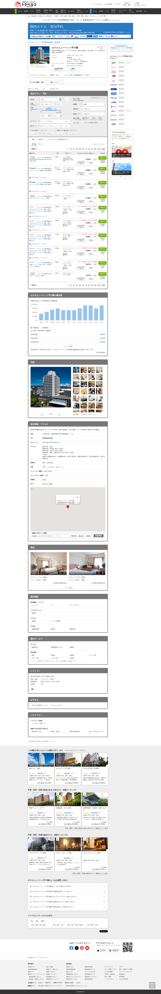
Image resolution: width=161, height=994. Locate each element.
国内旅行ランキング (52, 979)
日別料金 (45, 328)
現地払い (91, 173)
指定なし (86, 118)
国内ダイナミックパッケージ (36, 974)
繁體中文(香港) (69, 982)
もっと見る (69, 346)
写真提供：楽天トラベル (36, 64)
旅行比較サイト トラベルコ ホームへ (38, 957)
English (40, 982)
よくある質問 (108, 4)
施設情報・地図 (54, 88)
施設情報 (121, 62)
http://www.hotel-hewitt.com (75, 65)
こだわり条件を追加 (42, 133)
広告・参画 (108, 976)
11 (128, 176)
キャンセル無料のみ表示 (91, 122)
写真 (44, 88)
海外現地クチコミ (90, 974)
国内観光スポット (51, 976)
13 (131, 176)
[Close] (77, 497)
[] (114, 20)
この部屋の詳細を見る (60, 583)
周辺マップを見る (73, 61)
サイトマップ (108, 967)
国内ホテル (31, 967)
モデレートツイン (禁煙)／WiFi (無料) (40, 170)
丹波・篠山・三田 (58, 925)
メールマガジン (109, 979)
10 (95, 149)
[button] (38, 75)
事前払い (91, 162)
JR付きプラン (73, 70)
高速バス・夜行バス (52, 969)
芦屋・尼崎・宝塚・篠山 (38, 925)
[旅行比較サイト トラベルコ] (28, 16)
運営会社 (121, 974)
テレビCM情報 (123, 979)
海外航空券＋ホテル (72, 974)
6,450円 (102, 338)
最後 (103, 149)
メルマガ (117, 4)
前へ (42, 414)
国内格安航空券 (32, 969)
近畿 (36, 921)
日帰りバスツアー (51, 974)
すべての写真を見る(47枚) (38, 66)
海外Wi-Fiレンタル (71, 979)
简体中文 (48, 982)
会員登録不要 (80, 162)
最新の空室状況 (98, 144)
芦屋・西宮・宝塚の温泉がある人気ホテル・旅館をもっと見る (86, 828)
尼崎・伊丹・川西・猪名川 (75, 925)
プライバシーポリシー (125, 971)
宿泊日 (32, 99)
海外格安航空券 (70, 969)
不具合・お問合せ (110, 974)
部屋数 (75, 104)
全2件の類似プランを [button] (38, 216)
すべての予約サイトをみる (67, 133)
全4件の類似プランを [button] (38, 177)
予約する (102, 158)
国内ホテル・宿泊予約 (46, 26)
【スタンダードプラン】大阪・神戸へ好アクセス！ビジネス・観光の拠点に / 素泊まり (40, 211)
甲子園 (70, 59)
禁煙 (33, 139)
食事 (57, 153)
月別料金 (36, 328)
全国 (31, 921)
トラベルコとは (97, 4)
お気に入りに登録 (102, 47)
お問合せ (127, 4)
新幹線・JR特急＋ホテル (36, 979)
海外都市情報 (89, 979)
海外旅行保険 (89, 967)
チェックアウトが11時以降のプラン (58, 139)
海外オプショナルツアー (73, 976)
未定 (42, 99)
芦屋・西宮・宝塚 (77, 55)
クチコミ (56, 82)
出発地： (35, 536)
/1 (62, 573)
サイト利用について (110, 969)
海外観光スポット (90, 969)
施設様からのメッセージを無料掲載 (121, 47)
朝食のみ (41, 139)
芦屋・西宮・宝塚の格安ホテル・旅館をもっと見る (90, 873)
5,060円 (102, 334)
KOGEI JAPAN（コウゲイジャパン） (77, 986)
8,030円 (102, 342)
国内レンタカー (51, 972)
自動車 (88, 536)
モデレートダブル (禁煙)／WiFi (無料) (40, 184)
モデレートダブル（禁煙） (37, 275)
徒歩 (82, 536)
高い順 (40, 144)
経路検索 (98, 536)
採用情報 (121, 976)
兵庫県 (69, 55)
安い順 (34, 144)
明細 (95, 159)
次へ (99, 149)
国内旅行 (31, 964)
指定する (87, 109)
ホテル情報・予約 (38, 82)
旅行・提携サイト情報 (125, 969)
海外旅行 (69, 964)
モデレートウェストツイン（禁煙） (39, 198)
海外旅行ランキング (90, 976)
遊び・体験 (49, 967)
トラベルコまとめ (90, 972)
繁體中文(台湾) (57, 982)
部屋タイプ (68, 153)
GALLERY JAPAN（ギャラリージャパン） (50, 986)
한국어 (78, 982)
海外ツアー (69, 972)
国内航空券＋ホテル (35, 976)
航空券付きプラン (59, 70)
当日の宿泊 (78, 99)
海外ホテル (69, 967)
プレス (121, 967)
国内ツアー (31, 972)
